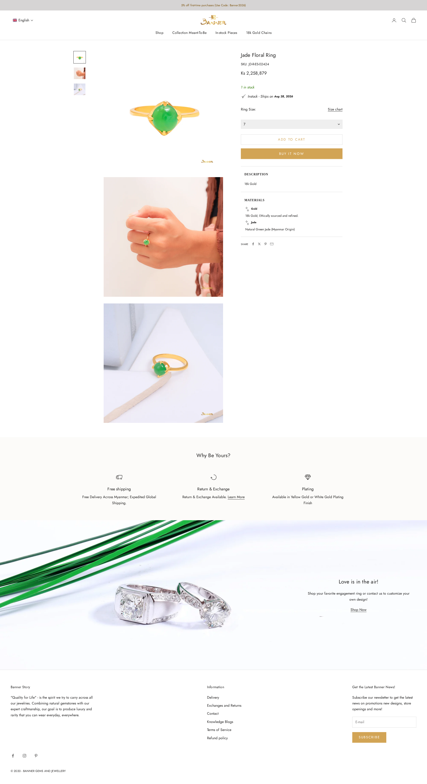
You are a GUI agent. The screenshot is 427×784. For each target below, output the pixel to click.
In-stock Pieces (226, 32)
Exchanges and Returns (224, 705)
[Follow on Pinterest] (36, 755)
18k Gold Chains (259, 32)
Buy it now (291, 153)
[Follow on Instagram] (24, 755)
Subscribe (369, 737)
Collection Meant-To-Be (189, 32)
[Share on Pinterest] (265, 244)
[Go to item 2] (79, 73)
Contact (213, 713)
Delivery (213, 697)
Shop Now (358, 609)
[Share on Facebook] (253, 244)
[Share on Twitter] (259, 244)
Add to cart (291, 139)
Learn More (236, 496)
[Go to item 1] (79, 57)
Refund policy (217, 738)
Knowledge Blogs (220, 721)
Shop (159, 32)
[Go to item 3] (79, 89)
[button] (23, 20)
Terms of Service (219, 729)
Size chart (335, 109)
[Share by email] (272, 244)
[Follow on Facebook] (13, 755)
